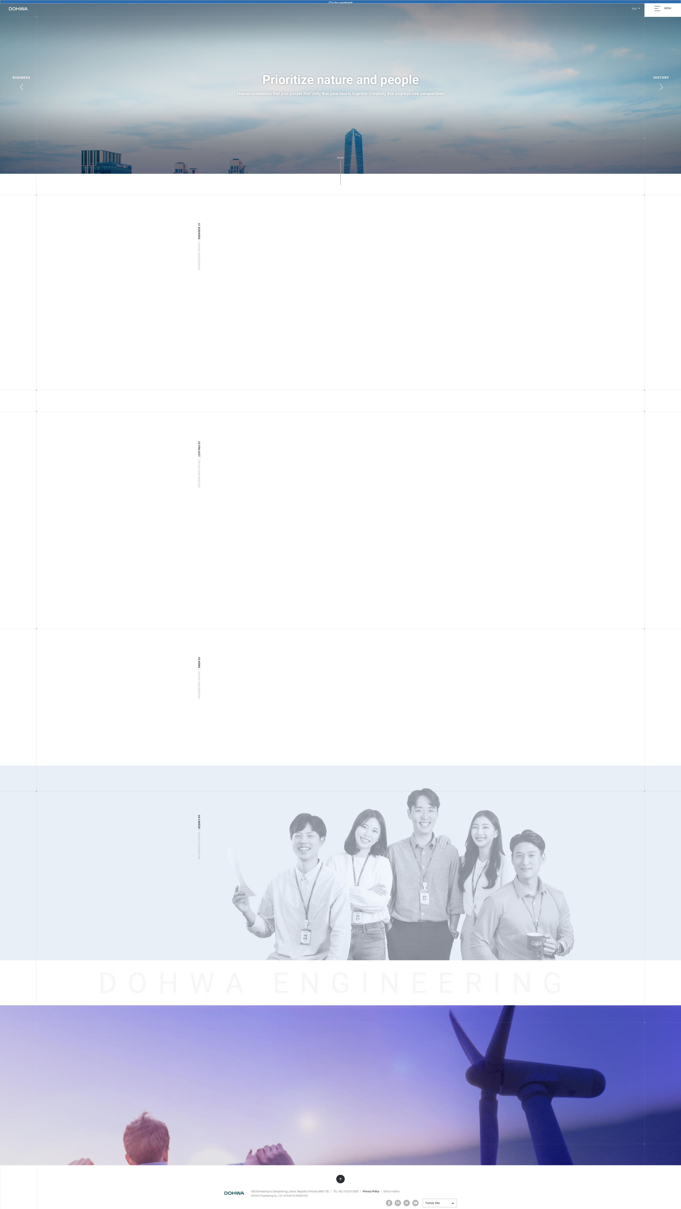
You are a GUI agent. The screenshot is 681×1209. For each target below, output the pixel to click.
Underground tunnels (359, 380)
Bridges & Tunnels (357, 369)
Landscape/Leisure (308, 364)
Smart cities (303, 369)
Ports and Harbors (358, 374)
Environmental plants (427, 364)
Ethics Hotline (391, 1191)
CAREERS (386, 9)
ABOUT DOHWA (288, 9)
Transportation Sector (367, 343)
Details (228, 752)
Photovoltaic (422, 353)
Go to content (341, 2)
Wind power (421, 358)
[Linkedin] (398, 1203)
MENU (667, 8)
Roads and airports (358, 353)
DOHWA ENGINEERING (18, 8)
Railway (351, 364)
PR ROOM (363, 9)
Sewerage (243, 358)
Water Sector (248, 343)
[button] (21, 79)
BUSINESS (316, 9)
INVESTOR (340, 9)
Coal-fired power (424, 369)
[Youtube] (415, 1203)
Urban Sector (307, 343)
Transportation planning (361, 358)
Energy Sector (426, 343)
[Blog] (406, 1203)
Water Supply (245, 353)
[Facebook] (389, 1203)
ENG (634, 8)
